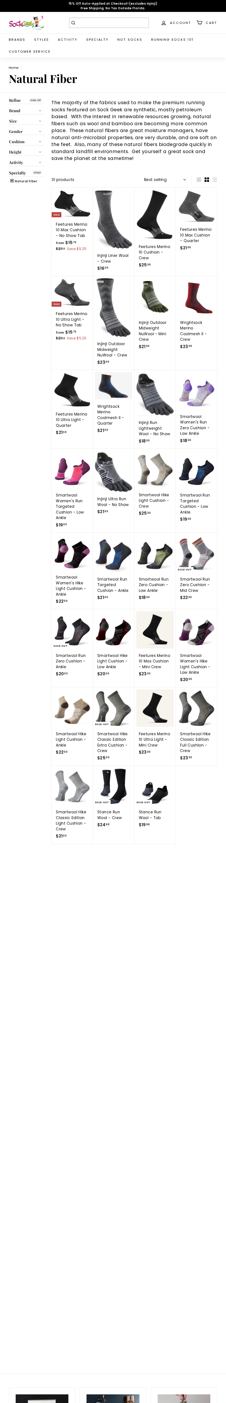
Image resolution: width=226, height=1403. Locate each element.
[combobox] (109, 23)
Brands (17, 39)
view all (35, 100)
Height (15, 152)
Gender (16, 131)
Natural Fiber (25, 181)
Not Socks (129, 39)
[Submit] (74, 23)
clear (37, 172)
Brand (14, 110)
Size (13, 121)
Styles (41, 39)
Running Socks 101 (172, 39)
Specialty (97, 39)
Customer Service (30, 51)
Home (14, 67)
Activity (67, 39)
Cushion (16, 141)
